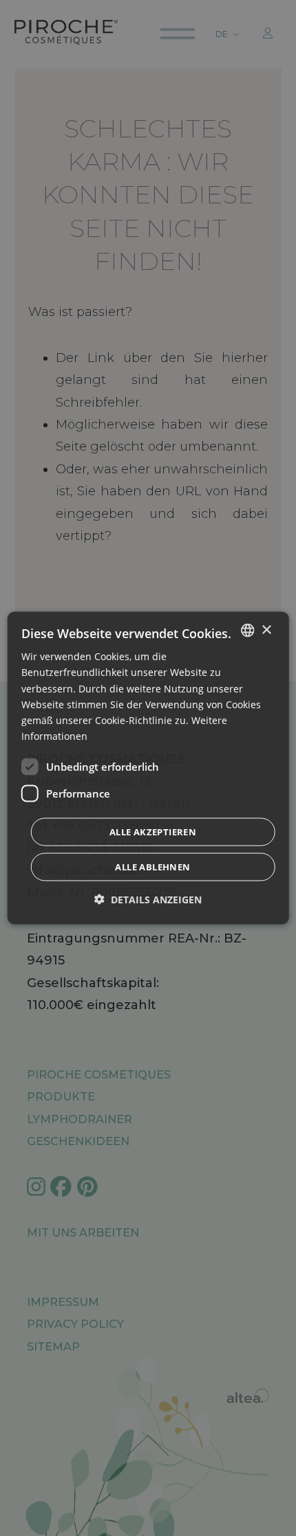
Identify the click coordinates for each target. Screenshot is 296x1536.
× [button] (266, 629)
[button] (148, 899)
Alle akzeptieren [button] (152, 831)
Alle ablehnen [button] (152, 866)
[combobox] (247, 630)
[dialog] (148, 768)
